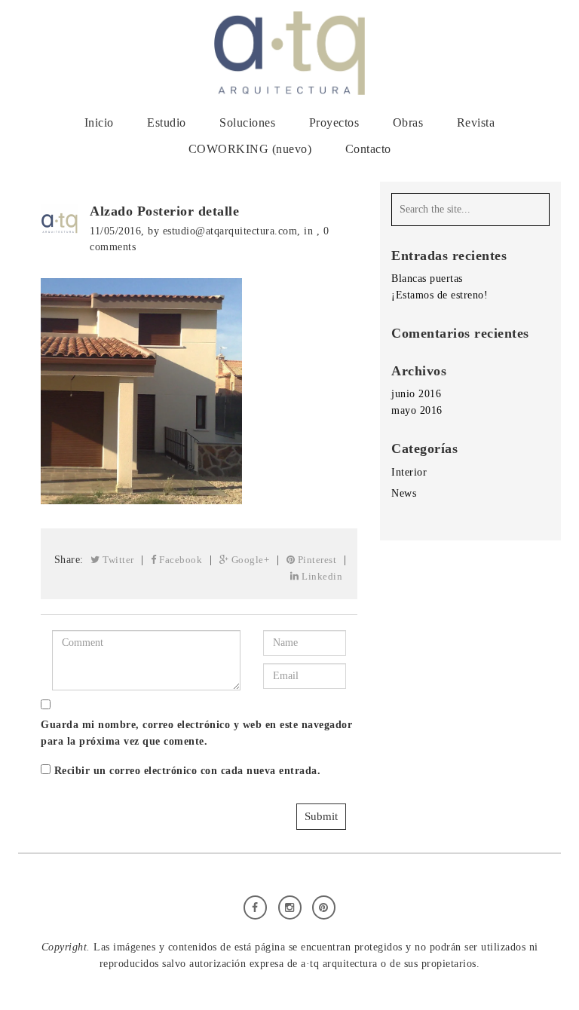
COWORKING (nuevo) (250, 148)
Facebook (180, 559)
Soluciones (247, 122)
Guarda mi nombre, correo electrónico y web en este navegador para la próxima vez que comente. (196, 733)
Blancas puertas (427, 278)
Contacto (368, 148)
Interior (409, 472)
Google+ (248, 559)
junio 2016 (416, 393)
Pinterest (315, 559)
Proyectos (334, 122)
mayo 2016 (417, 410)
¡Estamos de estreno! (439, 295)
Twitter (117, 559)
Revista (476, 122)
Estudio (166, 122)
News (403, 493)
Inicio (99, 122)
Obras (408, 122)
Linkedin (321, 576)
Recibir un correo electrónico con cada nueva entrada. (187, 770)
